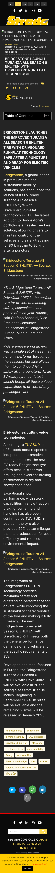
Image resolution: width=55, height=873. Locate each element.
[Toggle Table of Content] (45, 115)
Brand (16, 44)
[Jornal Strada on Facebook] (14, 11)
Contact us (34, 843)
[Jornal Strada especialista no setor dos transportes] (27, 24)
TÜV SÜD (32, 445)
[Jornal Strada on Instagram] (33, 11)
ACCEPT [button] (27, 868)
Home (9, 44)
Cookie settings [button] (39, 864)
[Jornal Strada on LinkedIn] (27, 11)
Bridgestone (44, 106)
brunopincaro (33, 853)
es (25, 4)
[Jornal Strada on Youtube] (40, 11)
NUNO (15, 96)
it (31, 4)
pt (11, 4)
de (37, 4)
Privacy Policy (27, 847)
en (18, 4)
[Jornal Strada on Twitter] (20, 11)
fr (44, 4)
